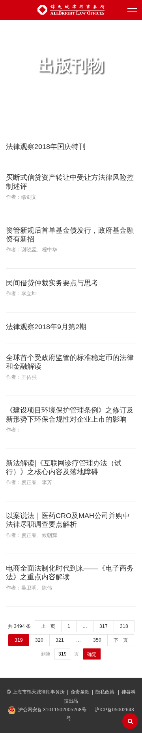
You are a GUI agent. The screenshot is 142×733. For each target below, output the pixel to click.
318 (124, 626)
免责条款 (80, 692)
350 (97, 640)
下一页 (121, 640)
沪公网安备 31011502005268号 (52, 709)
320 (39, 640)
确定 (92, 654)
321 (60, 640)
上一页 (48, 626)
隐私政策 (105, 692)
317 (103, 626)
